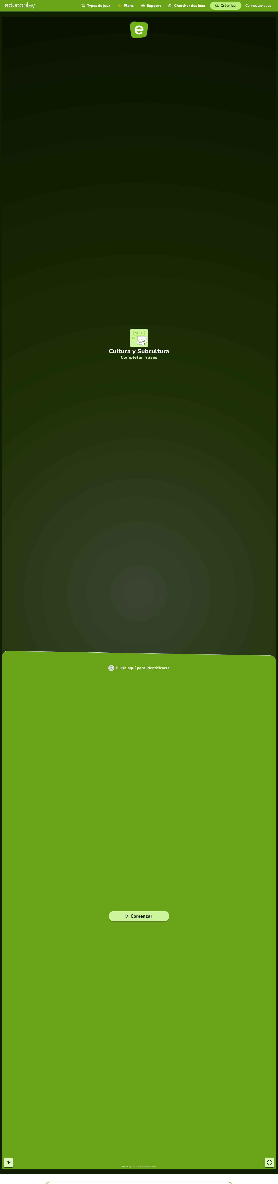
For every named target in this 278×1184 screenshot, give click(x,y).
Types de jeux (98, 5)
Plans (129, 5)
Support (154, 5)
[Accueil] (20, 5)
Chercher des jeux (189, 5)
